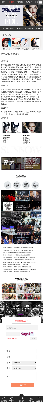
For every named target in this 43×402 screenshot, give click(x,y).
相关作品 (6, 49)
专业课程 (10, 2)
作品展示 (29, 2)
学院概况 (20, 2)
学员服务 (26, 49)
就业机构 (35, 49)
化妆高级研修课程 (7, 28)
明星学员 (16, 49)
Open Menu (40, 2)
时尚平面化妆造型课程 (25, 28)
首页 (3, 2)
